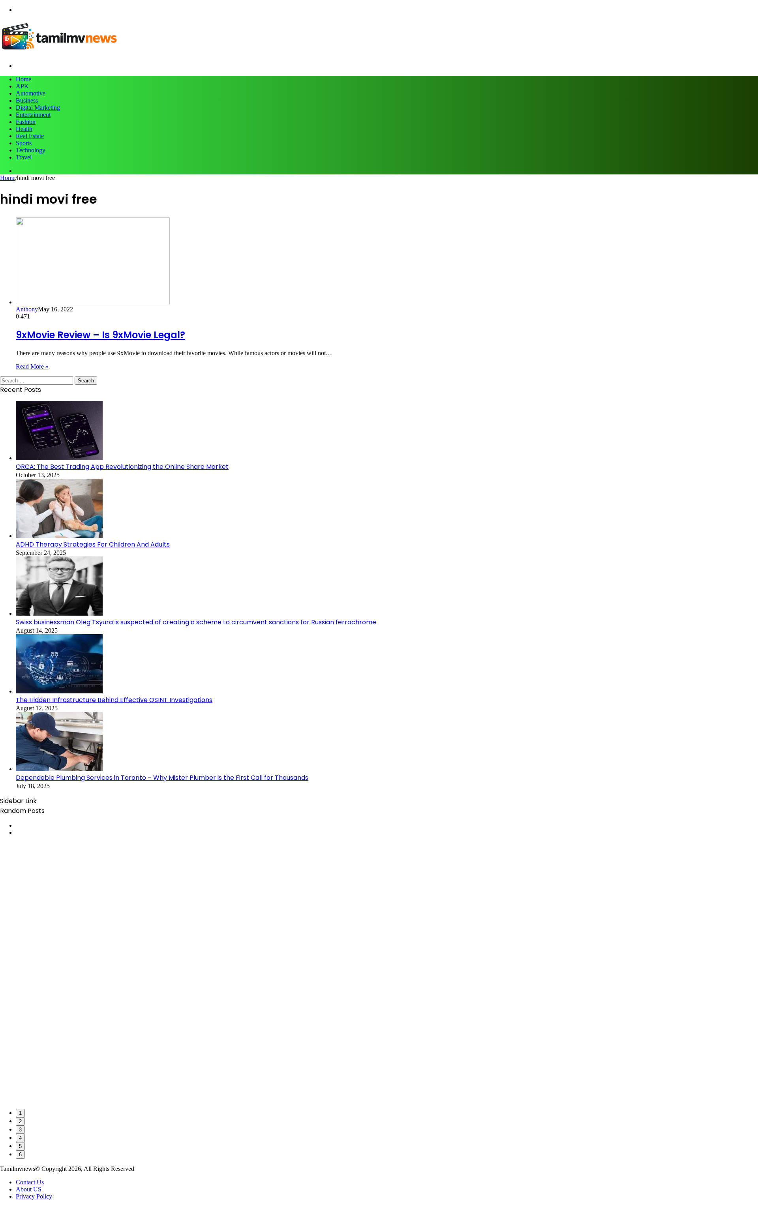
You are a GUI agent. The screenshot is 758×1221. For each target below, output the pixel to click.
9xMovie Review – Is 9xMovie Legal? (100, 334)
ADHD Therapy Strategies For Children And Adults (93, 544)
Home (23, 79)
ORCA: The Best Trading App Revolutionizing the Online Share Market (122, 466)
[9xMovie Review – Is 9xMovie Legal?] (93, 302)
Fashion (26, 121)
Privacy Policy (34, 1196)
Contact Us (30, 1182)
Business (27, 100)
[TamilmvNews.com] (59, 52)
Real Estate (30, 136)
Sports (24, 143)
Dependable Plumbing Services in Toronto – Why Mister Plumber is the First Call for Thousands (162, 777)
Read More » (32, 366)
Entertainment (33, 114)
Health (24, 128)
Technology (30, 150)
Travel (24, 157)
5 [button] (20, 1146)
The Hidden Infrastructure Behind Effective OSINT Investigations (114, 699)
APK (22, 86)
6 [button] (20, 1154)
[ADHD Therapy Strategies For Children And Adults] (59, 535)
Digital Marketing (38, 107)
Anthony (27, 309)
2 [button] (20, 1121)
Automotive (30, 93)
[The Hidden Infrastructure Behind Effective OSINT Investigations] (59, 691)
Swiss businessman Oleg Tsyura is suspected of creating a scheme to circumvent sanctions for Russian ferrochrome (196, 622)
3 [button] (20, 1130)
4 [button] (20, 1138)
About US (28, 1189)
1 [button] (20, 1113)
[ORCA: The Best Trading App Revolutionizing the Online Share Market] (59, 458)
